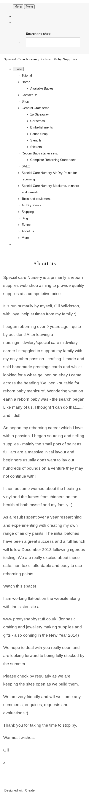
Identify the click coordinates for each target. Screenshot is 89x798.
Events (27, 224)
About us (28, 231)
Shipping (28, 212)
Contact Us (30, 95)
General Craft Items (35, 108)
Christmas (37, 121)
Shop (25, 101)
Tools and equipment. (36, 199)
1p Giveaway (39, 114)
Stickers (36, 147)
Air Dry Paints (31, 205)
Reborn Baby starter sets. (40, 153)
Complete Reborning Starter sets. (53, 160)
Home (26, 82)
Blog (25, 218)
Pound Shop (39, 134)
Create (30, 790)
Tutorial (27, 75)
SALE (26, 166)
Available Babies (42, 88)
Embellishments (41, 127)
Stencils (35, 140)
